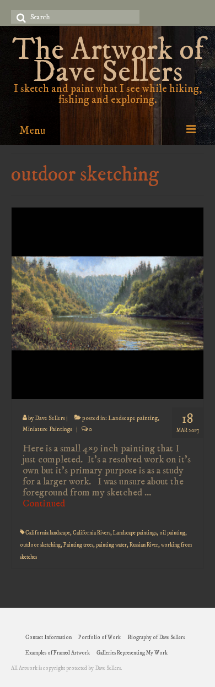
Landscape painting (133, 418)
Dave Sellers (50, 418)
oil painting (172, 533)
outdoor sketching (40, 545)
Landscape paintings (135, 533)
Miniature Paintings (47, 429)
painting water (111, 545)
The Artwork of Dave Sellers (107, 61)
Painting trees (78, 545)
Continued (44, 504)
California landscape (47, 533)
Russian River (144, 545)
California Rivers (91, 533)
